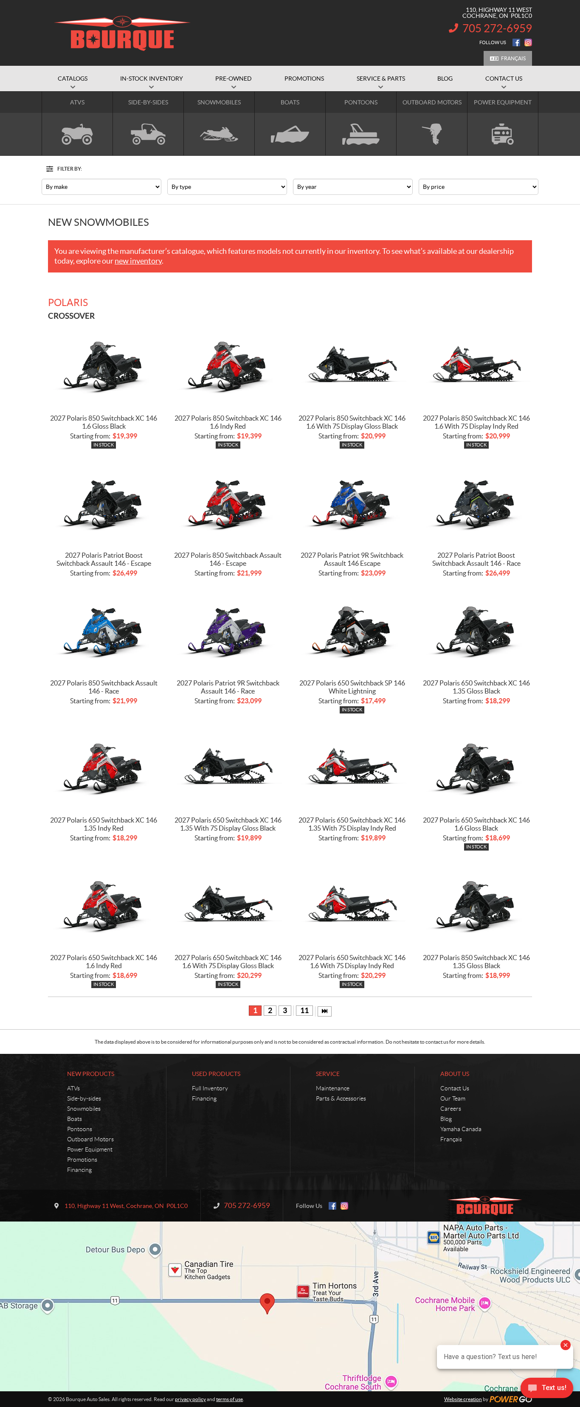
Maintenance (332, 1088)
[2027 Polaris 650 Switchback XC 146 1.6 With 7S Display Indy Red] (352, 905)
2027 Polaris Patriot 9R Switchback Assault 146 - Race (228, 687)
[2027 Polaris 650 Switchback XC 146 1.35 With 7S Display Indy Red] (352, 768)
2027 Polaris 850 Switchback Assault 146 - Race (104, 687)
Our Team (452, 1098)
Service (328, 1073)
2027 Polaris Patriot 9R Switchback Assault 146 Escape (352, 559)
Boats (74, 1118)
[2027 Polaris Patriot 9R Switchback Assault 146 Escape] (352, 503)
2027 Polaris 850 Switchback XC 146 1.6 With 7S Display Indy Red (476, 422)
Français (513, 58)
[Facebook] (516, 42)
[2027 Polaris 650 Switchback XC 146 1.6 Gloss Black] (476, 768)
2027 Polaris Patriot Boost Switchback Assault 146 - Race (476, 559)
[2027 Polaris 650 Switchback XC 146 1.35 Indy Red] (104, 768)
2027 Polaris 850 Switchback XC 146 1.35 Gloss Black (476, 961)
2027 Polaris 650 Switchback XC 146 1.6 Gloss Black (476, 824)
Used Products (216, 1073)
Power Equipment (90, 1149)
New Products (90, 1073)
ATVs (73, 1088)
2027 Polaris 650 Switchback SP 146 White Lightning (352, 687)
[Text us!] (547, 1390)
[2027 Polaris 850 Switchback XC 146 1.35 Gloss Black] (476, 905)
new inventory (138, 260)
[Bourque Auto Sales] (122, 33)
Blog (446, 1118)
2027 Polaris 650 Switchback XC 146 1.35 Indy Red (103, 824)
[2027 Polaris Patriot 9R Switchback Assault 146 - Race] (228, 631)
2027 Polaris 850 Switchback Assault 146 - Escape (228, 559)
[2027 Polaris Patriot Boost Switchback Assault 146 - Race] (476, 503)
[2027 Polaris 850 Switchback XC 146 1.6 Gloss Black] (104, 366)
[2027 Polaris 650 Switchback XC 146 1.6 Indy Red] (104, 905)
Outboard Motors (90, 1139)
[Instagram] (528, 42)
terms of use (229, 1399)
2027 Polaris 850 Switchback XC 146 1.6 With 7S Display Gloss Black (351, 422)
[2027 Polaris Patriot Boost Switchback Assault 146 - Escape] (104, 503)
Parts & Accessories (341, 1098)
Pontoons (79, 1129)
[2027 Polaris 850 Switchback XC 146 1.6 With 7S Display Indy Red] (476, 366)
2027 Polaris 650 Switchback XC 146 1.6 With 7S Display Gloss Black (228, 961)
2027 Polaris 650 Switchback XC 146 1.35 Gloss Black (476, 687)
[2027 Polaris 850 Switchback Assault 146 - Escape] (228, 503)
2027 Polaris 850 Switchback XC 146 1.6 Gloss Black (103, 422)
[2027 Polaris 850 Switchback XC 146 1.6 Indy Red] (228, 366)
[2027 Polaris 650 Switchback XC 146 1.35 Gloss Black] (476, 631)
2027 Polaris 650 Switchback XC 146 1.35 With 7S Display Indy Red (351, 824)
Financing (79, 1169)
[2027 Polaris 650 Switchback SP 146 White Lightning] (352, 631)
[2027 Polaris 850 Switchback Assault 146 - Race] (104, 631)
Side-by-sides (84, 1098)
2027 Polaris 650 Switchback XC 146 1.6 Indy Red (103, 961)
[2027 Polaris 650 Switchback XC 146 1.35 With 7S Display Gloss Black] (228, 768)
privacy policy (190, 1399)
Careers (450, 1108)
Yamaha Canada (460, 1129)
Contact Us (454, 1088)
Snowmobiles (84, 1108)
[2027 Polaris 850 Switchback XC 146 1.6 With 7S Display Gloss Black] (352, 366)
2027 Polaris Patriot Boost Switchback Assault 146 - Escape (103, 559)
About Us (454, 1073)
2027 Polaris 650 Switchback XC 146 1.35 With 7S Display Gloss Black (228, 824)
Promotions (82, 1159)
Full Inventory (210, 1088)
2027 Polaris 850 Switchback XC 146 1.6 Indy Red (228, 422)
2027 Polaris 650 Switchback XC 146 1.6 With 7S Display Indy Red (351, 961)
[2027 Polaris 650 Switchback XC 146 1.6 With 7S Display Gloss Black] (228, 905)
